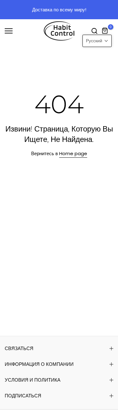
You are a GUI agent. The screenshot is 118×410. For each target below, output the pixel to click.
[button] (97, 41)
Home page (73, 153)
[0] (105, 30)
